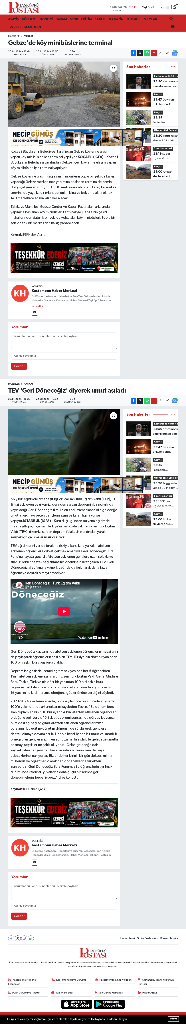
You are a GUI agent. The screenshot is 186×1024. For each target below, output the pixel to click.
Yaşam (28, 36)
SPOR (74, 19)
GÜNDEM (28, 19)
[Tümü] (173, 66)
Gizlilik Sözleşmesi (147, 938)
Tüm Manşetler (64, 992)
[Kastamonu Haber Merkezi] (20, 293)
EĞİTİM (86, 19)
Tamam (173, 1019)
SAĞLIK (100, 19)
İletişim (174, 938)
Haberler (14, 36)
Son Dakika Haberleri (110, 992)
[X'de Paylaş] (140, 53)
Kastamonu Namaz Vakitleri (116, 979)
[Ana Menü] (172, 27)
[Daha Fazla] (154, 53)
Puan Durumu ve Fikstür (26, 992)
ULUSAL (15, 26)
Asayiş (158, 94)
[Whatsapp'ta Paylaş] (147, 53)
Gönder (19, 366)
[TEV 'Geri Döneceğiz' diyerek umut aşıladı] (64, 442)
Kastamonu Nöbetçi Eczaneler (22, 981)
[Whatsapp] (31, 938)
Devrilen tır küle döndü (163, 102)
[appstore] (77, 1004)
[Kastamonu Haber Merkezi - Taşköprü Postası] (23, 7)
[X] (18, 938)
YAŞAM (61, 19)
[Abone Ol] (175, 53)
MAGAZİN (116, 19)
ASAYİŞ (13, 19)
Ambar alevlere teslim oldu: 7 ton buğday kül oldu (163, 174)
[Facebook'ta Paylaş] (133, 53)
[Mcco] (64, 258)
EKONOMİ (46, 19)
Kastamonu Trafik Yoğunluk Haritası (156, 981)
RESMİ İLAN (32, 26)
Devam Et (36, 306)
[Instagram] (24, 938)
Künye (164, 938)
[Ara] (171, 19)
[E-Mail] (35, 313)
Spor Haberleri (163, 148)
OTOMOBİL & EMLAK (142, 19)
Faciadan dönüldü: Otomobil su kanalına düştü (162, 120)
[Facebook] (11, 938)
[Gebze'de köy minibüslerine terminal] (64, 94)
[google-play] (109, 1004)
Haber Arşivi (127, 938)
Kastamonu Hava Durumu (71, 979)
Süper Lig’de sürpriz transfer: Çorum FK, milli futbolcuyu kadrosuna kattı (163, 156)
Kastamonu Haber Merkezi (54, 291)
